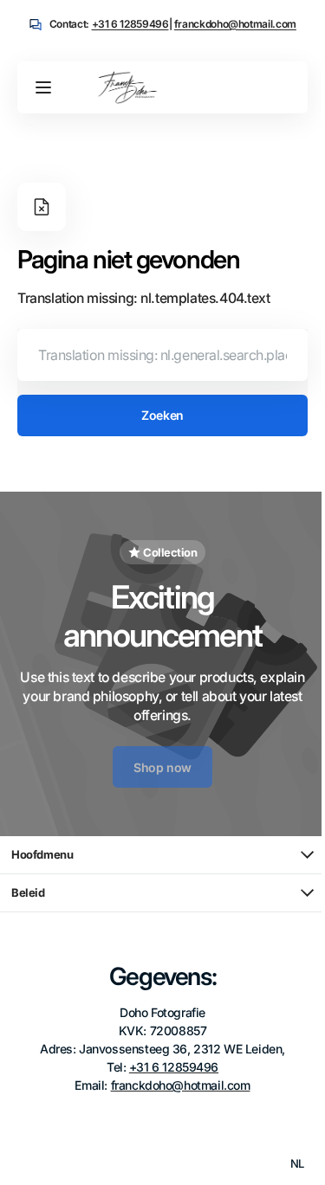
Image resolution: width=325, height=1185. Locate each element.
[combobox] (156, 355)
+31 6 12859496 (130, 23)
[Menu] (43, 87)
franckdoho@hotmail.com (235, 23)
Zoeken (156, 415)
